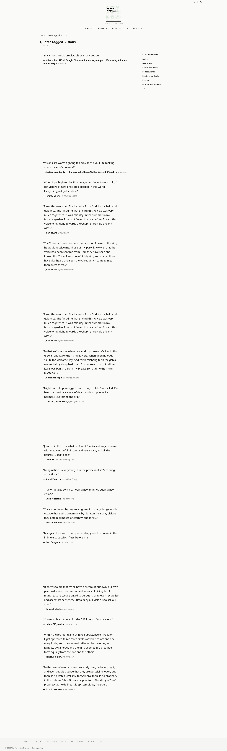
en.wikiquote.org (69, 479)
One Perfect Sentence (151, 84)
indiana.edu (63, 232)
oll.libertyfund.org (71, 377)
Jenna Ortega (50, 63)
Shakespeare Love (150, 67)
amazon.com (68, 498)
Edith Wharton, (53, 498)
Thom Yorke (51, 459)
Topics (137, 28)
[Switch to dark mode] (194, 1)
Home (42, 35)
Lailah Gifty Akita (54, 624)
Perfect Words (148, 71)
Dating (145, 59)
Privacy (90, 741)
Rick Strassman (53, 689)
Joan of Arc (51, 232)
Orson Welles (90, 172)
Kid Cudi (49, 401)
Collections (51, 741)
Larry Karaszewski (72, 172)
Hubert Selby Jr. (53, 609)
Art (143, 88)
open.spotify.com (76, 401)
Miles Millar (51, 60)
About (80, 741)
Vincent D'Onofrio (107, 172)
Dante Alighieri (53, 656)
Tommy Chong (53, 195)
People (103, 28)
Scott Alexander (53, 172)
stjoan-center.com (66, 269)
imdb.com (62, 63)
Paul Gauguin (52, 542)
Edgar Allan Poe (53, 522)
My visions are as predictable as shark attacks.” (72, 55)
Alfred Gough (66, 60)
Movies (117, 28)
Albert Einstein (53, 479)
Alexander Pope (53, 377)
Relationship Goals (150, 76)
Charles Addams (82, 60)
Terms (101, 741)
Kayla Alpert (98, 60)
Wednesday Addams (116, 60)
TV (127, 28)
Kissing (145, 80)
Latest (89, 28)
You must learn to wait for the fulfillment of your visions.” (78, 619)
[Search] (201, 2)
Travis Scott (61, 401)
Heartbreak (147, 63)
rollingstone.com (69, 195)
